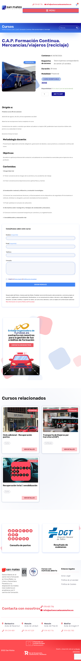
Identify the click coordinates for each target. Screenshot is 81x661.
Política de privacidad (30, 279)
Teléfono (8, 252)
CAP (13, 29)
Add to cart (58, 94)
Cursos (9, 29)
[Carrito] (76, 5)
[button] (21, 345)
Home (3, 29)
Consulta (9, 260)
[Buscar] (77, 28)
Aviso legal (18, 279)
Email (11, 243)
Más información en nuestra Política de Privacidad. (20, 301)
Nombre (12, 235)
